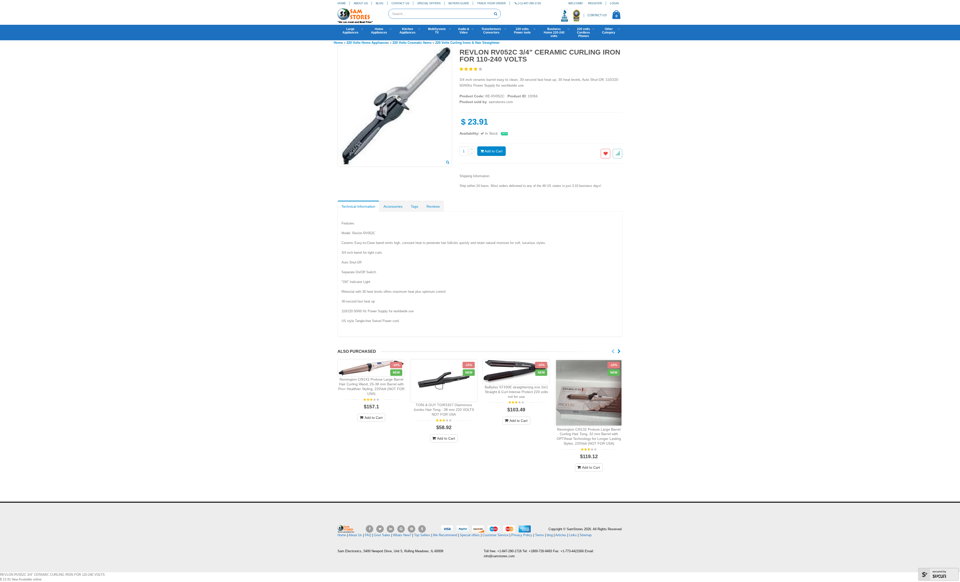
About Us (361, 3)
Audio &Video (463, 30)
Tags (414, 206)
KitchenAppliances (408, 30)
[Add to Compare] (617, 153)
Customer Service (495, 535)
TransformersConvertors (491, 30)
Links (573, 535)
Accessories (393, 206)
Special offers (470, 535)
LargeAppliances (350, 30)
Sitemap (586, 535)
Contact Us (400, 3)
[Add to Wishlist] (605, 153)
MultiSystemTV (437, 30)
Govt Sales (382, 535)
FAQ (368, 535)
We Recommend (445, 535)
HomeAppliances (379, 30)
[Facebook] (369, 529)
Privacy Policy (521, 535)
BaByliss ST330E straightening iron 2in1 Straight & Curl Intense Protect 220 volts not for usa (516, 392)
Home (342, 3)
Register (595, 3)
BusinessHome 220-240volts (554, 32)
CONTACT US (597, 15)
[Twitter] (380, 529)
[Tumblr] (422, 529)
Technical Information (358, 206)
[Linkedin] (390, 529)
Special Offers (428, 3)
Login (614, 3)
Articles (560, 535)
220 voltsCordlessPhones (583, 32)
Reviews (433, 206)
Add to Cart (493, 151)
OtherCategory (608, 30)
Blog (380, 3)
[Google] (401, 529)
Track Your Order (491, 3)
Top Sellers (422, 535)
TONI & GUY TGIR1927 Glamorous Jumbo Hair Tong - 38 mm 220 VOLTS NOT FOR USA (444, 409)
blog (550, 535)
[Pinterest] (411, 529)
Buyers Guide (458, 3)
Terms (540, 535)
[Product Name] (371, 368)
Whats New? (402, 535)
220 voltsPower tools (522, 30)
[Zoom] (447, 162)
